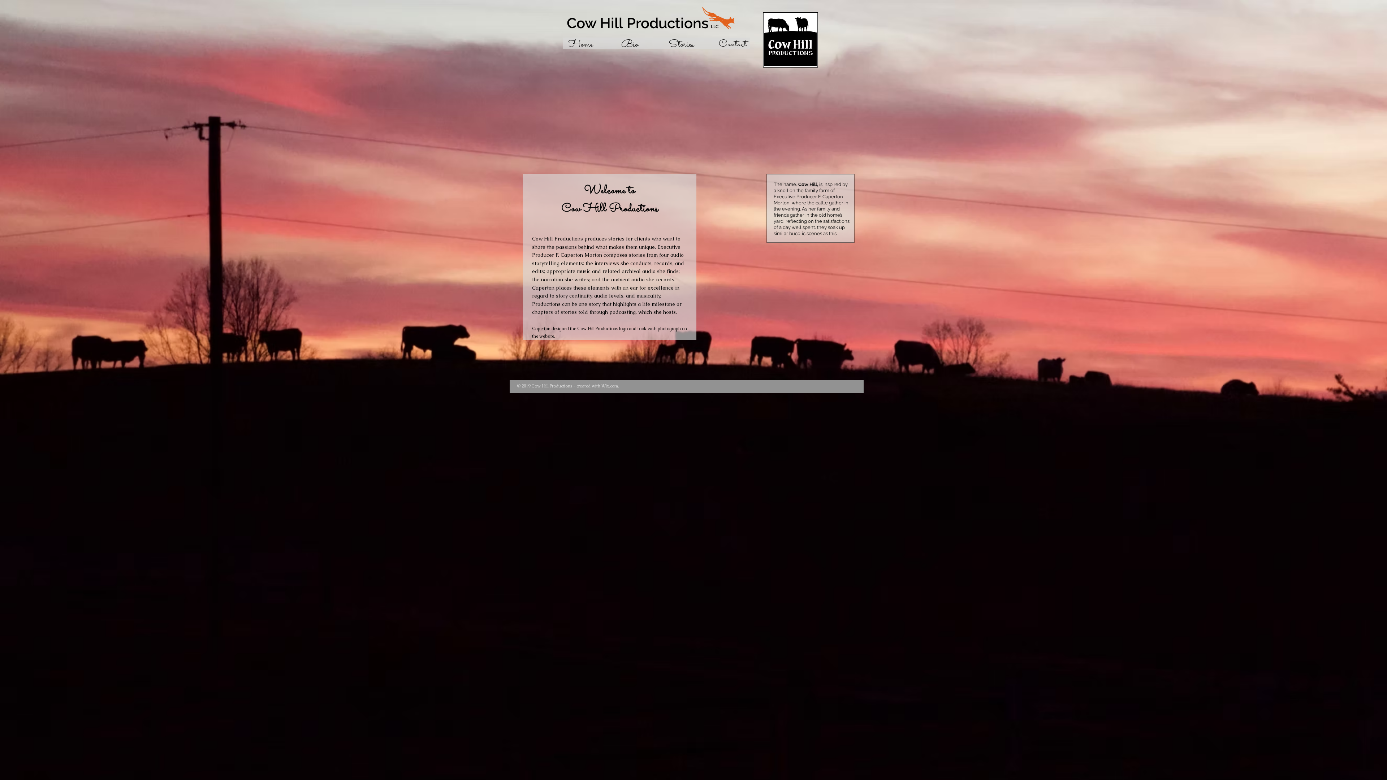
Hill (597, 22)
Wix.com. (610, 386)
